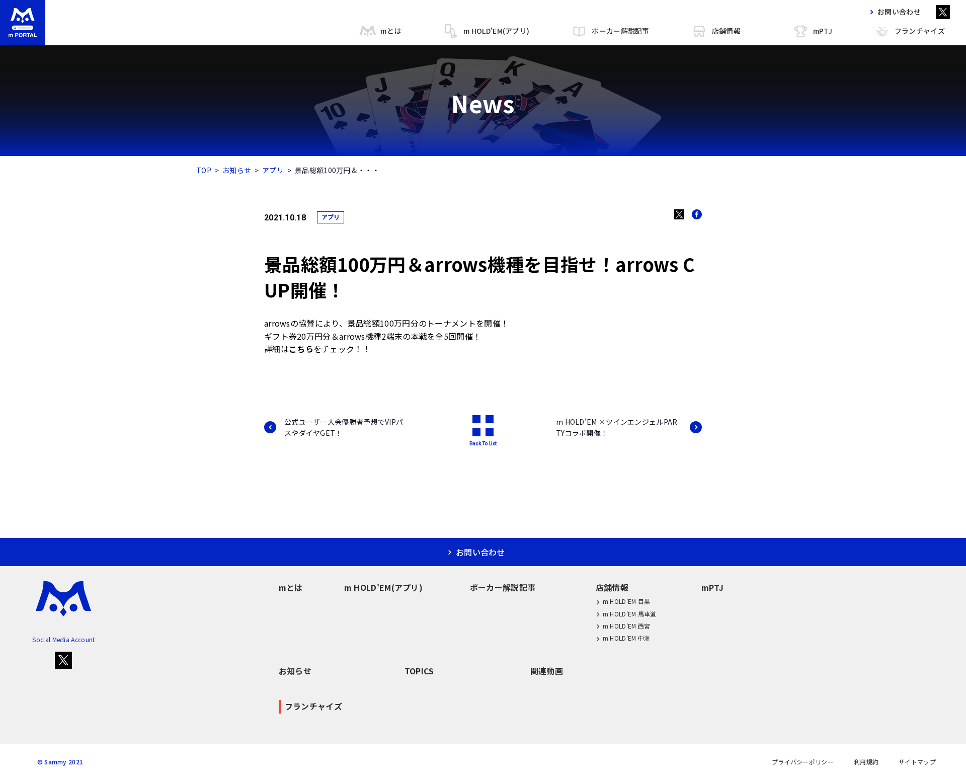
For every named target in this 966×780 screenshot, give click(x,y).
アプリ (273, 170)
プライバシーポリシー (803, 762)
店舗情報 (726, 31)
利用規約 (866, 762)
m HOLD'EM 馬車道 (630, 613)
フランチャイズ (920, 31)
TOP (203, 170)
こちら (301, 349)
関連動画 (546, 671)
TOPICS (419, 671)
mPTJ (822, 31)
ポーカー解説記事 (620, 31)
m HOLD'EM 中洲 (627, 638)
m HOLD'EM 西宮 (627, 625)
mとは (390, 31)
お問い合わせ (899, 11)
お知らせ (236, 170)
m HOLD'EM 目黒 (627, 601)
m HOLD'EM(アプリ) (496, 31)
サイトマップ (917, 762)
